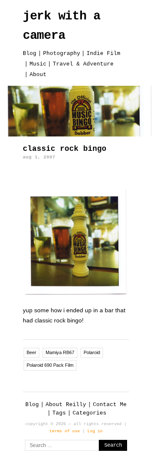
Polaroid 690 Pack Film (50, 365)
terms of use (64, 431)
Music (38, 64)
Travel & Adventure (83, 64)
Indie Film (103, 53)
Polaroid (92, 352)
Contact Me (110, 404)
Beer (31, 352)
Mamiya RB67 (60, 352)
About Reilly (66, 404)
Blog (29, 53)
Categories (89, 413)
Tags (59, 413)
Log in (95, 431)
